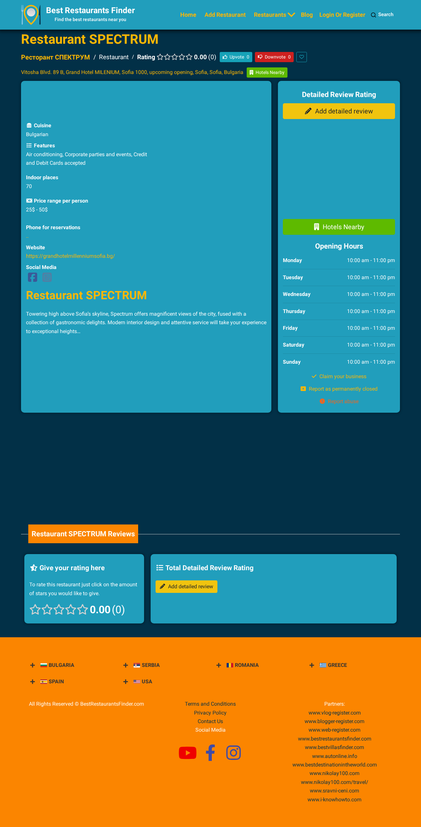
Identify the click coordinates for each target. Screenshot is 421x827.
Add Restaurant (225, 14)
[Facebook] (32, 279)
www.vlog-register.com (335, 713)
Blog (307, 14)
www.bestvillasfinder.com (334, 747)
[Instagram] (47, 279)
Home (188, 14)
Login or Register (342, 14)
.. (27, 236)
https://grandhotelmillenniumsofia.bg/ (70, 256)
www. (334, 756)
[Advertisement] (146, 100)
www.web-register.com (334, 730)
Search (385, 14)
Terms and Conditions (210, 704)
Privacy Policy (210, 713)
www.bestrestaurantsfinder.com (334, 739)
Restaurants (270, 14)
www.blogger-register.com (334, 721)
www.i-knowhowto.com (334, 799)
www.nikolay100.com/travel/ (334, 782)
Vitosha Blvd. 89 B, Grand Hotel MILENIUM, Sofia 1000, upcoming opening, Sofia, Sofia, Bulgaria (132, 72)
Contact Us (210, 721)
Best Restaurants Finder (90, 10)
